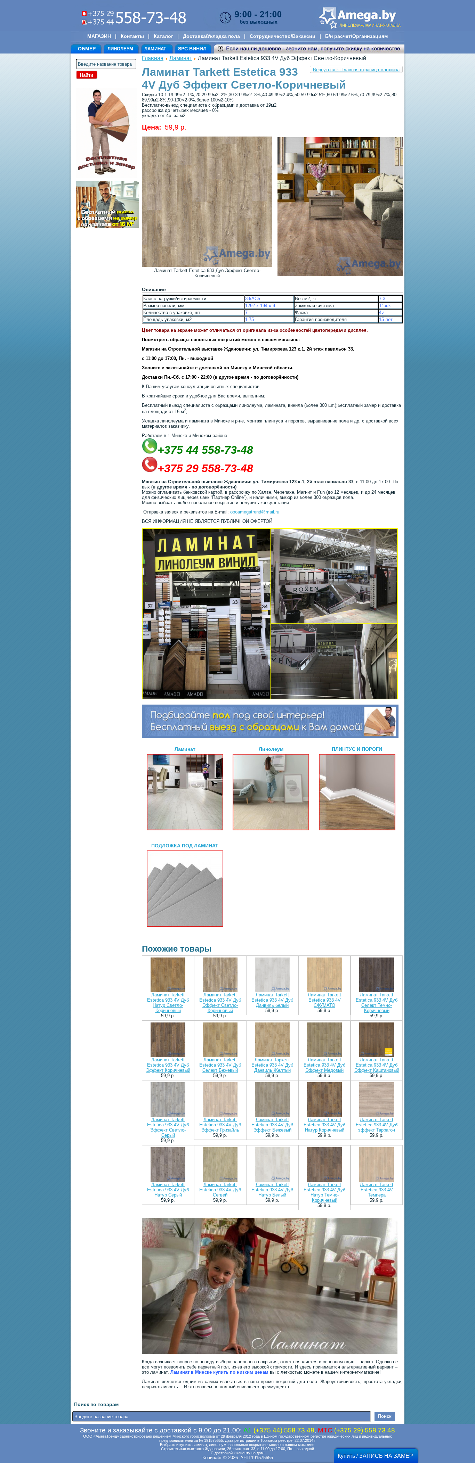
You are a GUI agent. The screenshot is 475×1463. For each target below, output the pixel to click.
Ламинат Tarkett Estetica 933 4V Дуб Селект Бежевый (220, 1065)
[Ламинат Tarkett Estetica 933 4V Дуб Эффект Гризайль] (220, 1100)
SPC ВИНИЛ (192, 48)
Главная (152, 58)
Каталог (163, 36)
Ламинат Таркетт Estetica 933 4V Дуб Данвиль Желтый (272, 1065)
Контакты (132, 36)
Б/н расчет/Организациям (356, 36)
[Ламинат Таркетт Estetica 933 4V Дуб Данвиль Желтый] (272, 1040)
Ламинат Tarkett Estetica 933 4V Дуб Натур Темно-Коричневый (324, 1192)
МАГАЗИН (99, 36)
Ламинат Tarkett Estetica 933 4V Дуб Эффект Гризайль (220, 1125)
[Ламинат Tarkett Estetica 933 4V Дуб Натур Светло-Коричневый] (168, 975)
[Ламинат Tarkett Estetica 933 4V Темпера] (377, 1165)
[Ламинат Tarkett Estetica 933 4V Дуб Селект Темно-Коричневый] (377, 975)
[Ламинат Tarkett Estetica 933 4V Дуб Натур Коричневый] (324, 1100)
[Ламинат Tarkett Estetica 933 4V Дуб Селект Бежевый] (220, 1040)
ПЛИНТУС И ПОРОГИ (357, 749)
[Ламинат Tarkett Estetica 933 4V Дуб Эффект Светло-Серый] (168, 1100)
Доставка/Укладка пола (211, 36)
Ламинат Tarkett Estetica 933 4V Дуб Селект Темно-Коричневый (376, 1002)
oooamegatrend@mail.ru (254, 512)
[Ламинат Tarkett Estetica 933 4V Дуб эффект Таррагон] (377, 1100)
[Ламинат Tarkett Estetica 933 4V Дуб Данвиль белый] (272, 975)
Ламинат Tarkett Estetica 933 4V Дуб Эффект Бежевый (272, 1125)
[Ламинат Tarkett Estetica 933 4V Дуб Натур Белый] (272, 1165)
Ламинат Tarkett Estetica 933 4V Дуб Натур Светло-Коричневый (168, 1002)
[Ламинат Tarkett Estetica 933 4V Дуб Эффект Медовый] (324, 1040)
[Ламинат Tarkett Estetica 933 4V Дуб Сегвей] (220, 1165)
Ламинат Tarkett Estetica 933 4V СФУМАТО (324, 1000)
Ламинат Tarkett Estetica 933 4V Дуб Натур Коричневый (324, 1125)
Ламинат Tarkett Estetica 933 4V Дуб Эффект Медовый (324, 1065)
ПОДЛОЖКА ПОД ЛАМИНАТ (184, 845)
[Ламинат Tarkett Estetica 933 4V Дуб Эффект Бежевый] (272, 1100)
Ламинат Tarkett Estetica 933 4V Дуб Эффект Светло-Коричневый (220, 1002)
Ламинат (180, 58)
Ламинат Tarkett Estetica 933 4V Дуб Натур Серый (168, 1190)
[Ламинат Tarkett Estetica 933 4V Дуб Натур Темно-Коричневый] (324, 1165)
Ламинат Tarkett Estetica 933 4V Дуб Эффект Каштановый (376, 1065)
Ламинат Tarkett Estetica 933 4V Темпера (376, 1190)
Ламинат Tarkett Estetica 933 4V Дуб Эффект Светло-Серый (168, 1127)
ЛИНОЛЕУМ (120, 48)
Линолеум (271, 749)
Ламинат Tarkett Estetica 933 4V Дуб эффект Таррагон (376, 1125)
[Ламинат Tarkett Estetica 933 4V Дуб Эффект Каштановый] (377, 1040)
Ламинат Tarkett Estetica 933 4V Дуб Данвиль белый (272, 1000)
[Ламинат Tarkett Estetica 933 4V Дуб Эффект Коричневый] (168, 1040)
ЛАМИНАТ (155, 48)
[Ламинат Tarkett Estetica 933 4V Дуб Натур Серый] (168, 1165)
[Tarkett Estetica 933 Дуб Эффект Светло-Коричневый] (207, 265)
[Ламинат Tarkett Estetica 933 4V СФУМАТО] (324, 975)
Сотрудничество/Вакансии (282, 36)
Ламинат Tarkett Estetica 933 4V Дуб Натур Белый (272, 1190)
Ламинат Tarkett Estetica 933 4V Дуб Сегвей (220, 1190)
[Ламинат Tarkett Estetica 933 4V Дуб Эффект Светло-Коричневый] (220, 975)
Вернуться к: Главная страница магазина (356, 69)
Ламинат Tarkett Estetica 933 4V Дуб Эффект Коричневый (168, 1065)
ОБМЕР (87, 48)
